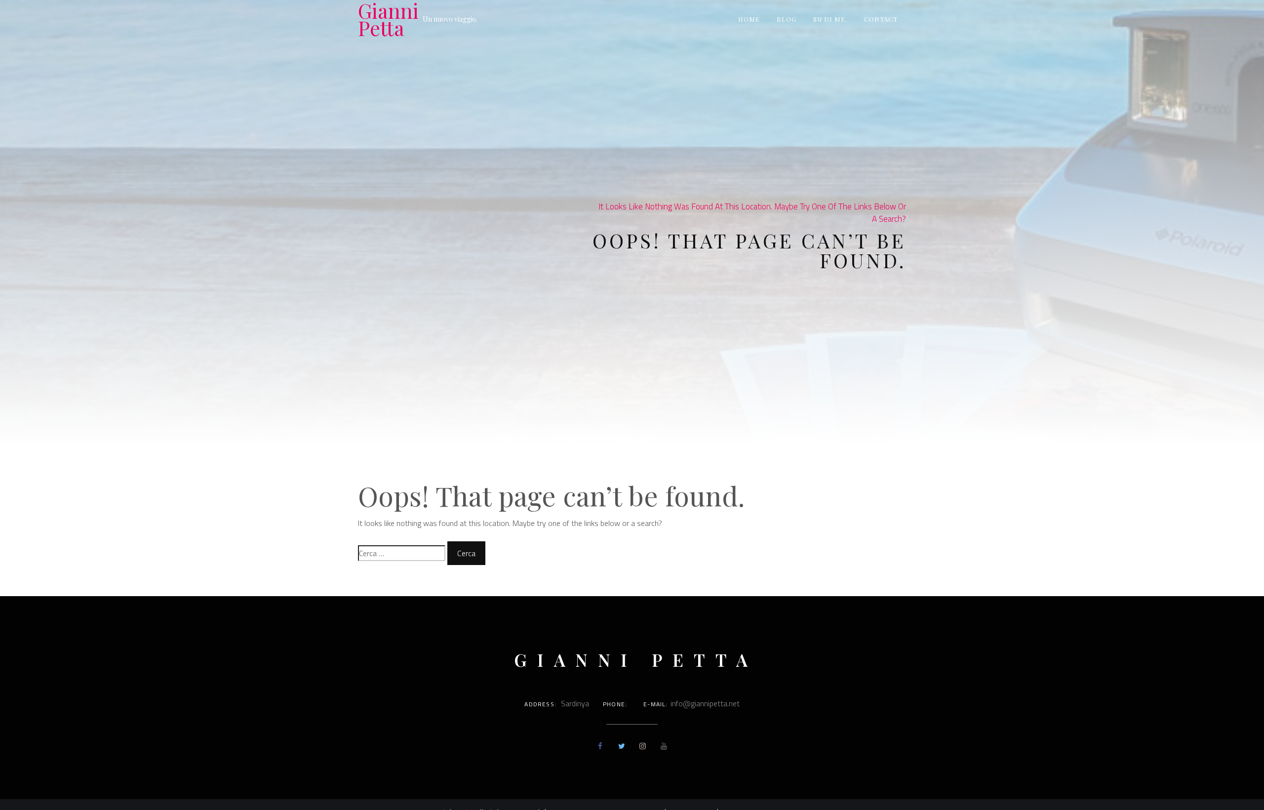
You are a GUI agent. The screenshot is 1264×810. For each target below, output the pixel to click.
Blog (786, 19)
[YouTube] (663, 746)
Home (749, 19)
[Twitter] (621, 746)
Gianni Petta (388, 19)
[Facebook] (600, 746)
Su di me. (830, 19)
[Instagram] (642, 746)
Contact (881, 19)
